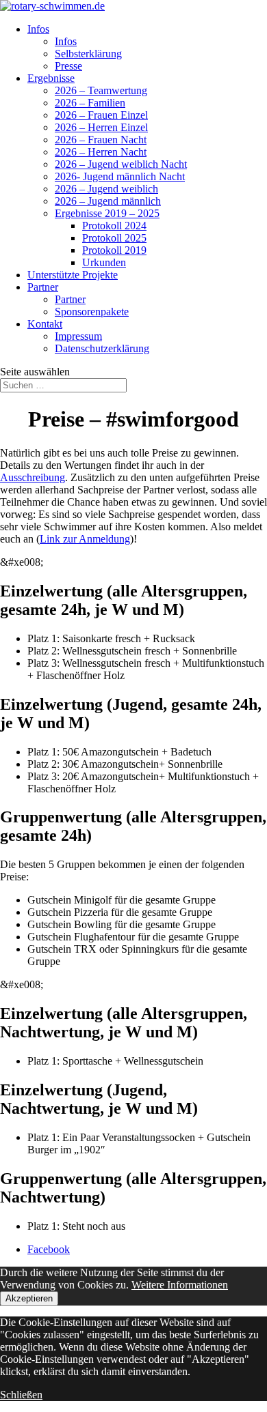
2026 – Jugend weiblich (106, 188)
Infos (38, 29)
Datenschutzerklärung (102, 348)
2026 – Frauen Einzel (101, 115)
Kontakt (44, 324)
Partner (42, 287)
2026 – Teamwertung (101, 90)
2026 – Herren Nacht (101, 152)
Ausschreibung (32, 477)
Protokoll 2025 (114, 238)
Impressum (78, 336)
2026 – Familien (90, 103)
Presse (68, 66)
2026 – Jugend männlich (108, 201)
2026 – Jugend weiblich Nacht (121, 164)
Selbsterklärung (88, 53)
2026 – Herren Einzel (101, 127)
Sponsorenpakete (92, 311)
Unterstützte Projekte (72, 274)
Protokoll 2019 (114, 250)
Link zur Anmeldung (85, 539)
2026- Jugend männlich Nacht (120, 176)
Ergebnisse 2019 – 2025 (107, 213)
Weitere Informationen (179, 1285)
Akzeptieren (29, 1298)
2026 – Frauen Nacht (101, 139)
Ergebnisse (51, 78)
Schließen (21, 1394)
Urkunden (104, 262)
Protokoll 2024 (114, 225)
